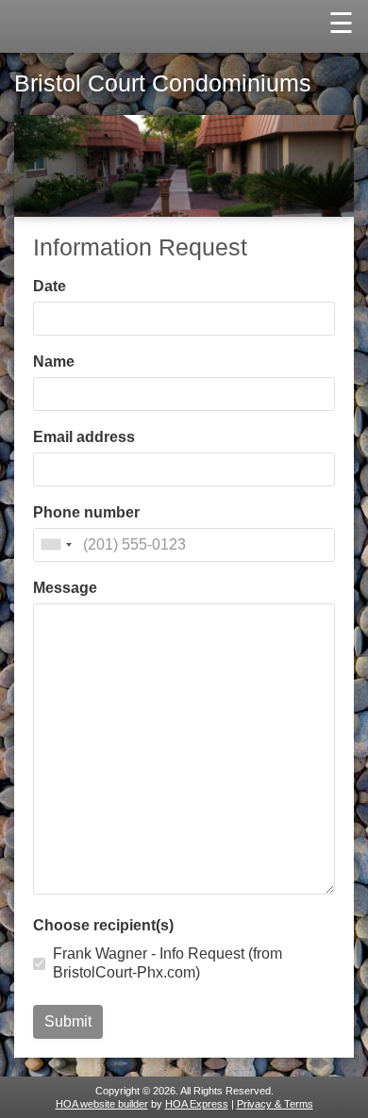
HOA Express (196, 1104)
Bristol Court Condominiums (162, 83)
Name (54, 362)
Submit (68, 1021)
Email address (84, 437)
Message (65, 588)
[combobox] (55, 545)
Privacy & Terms (275, 1104)
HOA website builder (102, 1104)
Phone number (86, 512)
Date (49, 286)
